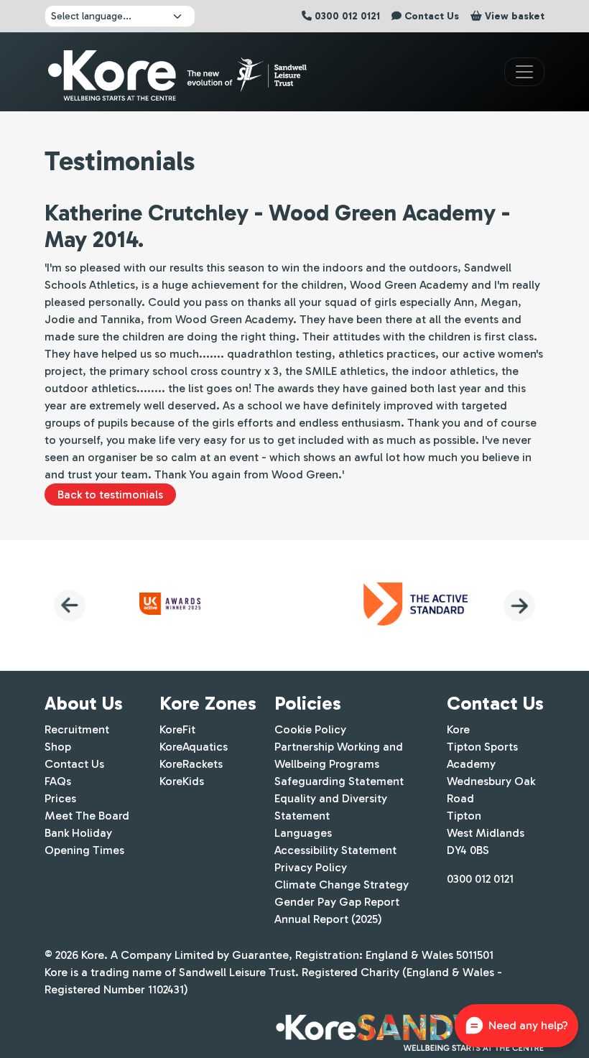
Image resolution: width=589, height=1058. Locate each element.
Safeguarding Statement (339, 781)
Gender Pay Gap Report (336, 902)
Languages (303, 833)
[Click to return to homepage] (179, 72)
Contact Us (74, 764)
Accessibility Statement (335, 850)
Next (519, 605)
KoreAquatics (193, 746)
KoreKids (181, 781)
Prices (60, 798)
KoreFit (177, 729)
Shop (58, 746)
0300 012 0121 (480, 879)
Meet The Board (87, 815)
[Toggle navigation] (524, 71)
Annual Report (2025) (328, 919)
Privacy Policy (310, 867)
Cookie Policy (310, 729)
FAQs (58, 781)
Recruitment (77, 729)
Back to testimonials (110, 494)
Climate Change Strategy (341, 884)
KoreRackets (191, 764)
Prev (70, 605)
